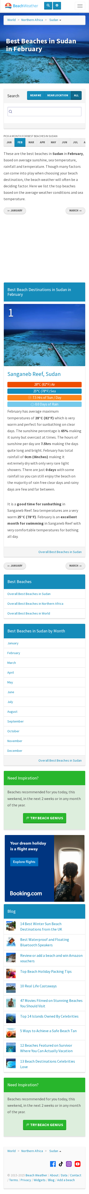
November (14, 741)
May (53, 142)
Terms (13, 1180)
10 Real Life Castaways (38, 986)
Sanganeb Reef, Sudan (34, 374)
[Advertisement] (44, 249)
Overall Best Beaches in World (28, 613)
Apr (42, 142)
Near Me (35, 95)
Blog (11, 911)
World (11, 20)
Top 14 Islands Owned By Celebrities (49, 1016)
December (14, 750)
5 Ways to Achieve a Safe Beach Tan (48, 1030)
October (13, 731)
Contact (75, 1175)
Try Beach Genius (46, 817)
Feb (20, 142)
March (11, 663)
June (10, 692)
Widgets (40, 1180)
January (13, 643)
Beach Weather (36, 1175)
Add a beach (66, 1180)
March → (75, 210)
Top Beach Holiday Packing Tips (46, 971)
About (54, 1175)
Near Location (57, 95)
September (15, 721)
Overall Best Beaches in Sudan (60, 552)
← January (14, 210)
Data (64, 1175)
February (13, 653)
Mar (31, 142)
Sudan (53, 20)
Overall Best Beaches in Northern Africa (35, 603)
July (10, 702)
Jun (64, 142)
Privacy (26, 1180)
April (10, 672)
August (12, 711)
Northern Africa (32, 20)
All (76, 95)
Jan (9, 142)
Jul (75, 142)
